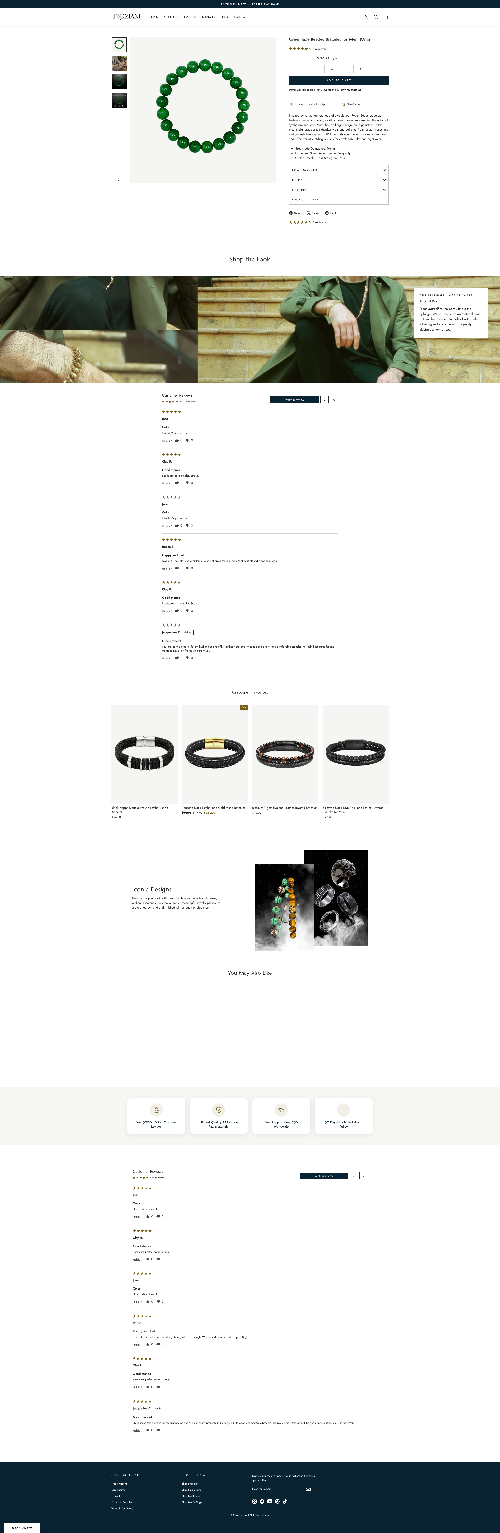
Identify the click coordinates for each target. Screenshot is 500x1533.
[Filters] (324, 399)
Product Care (305, 199)
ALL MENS (169, 17)
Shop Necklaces (191, 1496)
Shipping (300, 180)
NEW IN (153, 17)
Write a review (294, 399)
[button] (299, 49)
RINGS (224, 17)
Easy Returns (118, 1490)
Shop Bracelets (190, 1484)
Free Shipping (119, 1484)
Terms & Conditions (122, 1508)
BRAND (238, 17)
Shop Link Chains (191, 1490)
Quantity (335, 59)
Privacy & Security (121, 1502)
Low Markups (304, 170)
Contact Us (117, 1496)
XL (360, 69)
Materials (301, 190)
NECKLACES (208, 17)
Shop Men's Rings (192, 1502)
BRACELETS (190, 17)
